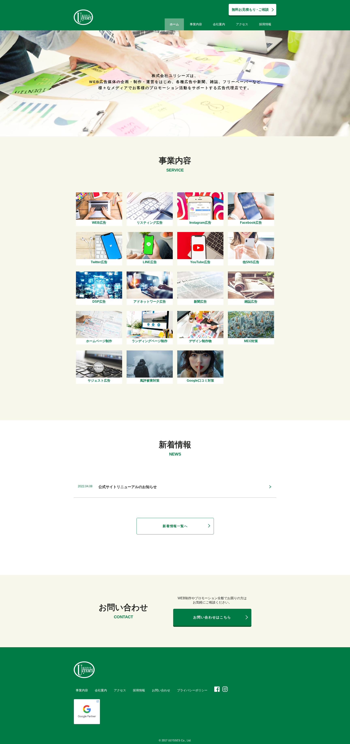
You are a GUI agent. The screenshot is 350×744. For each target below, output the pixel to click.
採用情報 (265, 24)
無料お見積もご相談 (250, 10)
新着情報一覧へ (175, 526)
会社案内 (219, 24)
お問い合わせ (161, 690)
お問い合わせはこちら (212, 617)
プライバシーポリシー (192, 690)
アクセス (242, 24)
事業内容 (196, 24)
